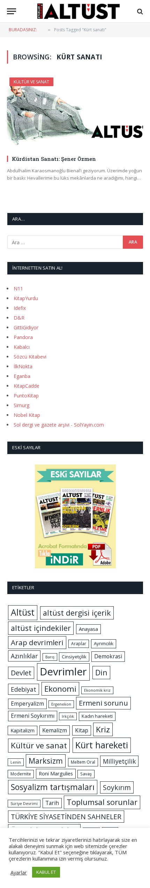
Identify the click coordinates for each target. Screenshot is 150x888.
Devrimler (63, 672)
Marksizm (46, 761)
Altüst (23, 612)
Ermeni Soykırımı (32, 716)
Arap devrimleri (37, 642)
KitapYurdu (26, 298)
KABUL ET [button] (46, 872)
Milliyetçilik (119, 761)
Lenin (15, 762)
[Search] (139, 11)
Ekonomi (60, 688)
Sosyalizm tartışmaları (53, 786)
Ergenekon (61, 704)
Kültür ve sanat (39, 745)
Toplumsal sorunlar (102, 802)
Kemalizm (54, 730)
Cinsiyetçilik (74, 656)
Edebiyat (23, 689)
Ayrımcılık (103, 643)
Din (101, 672)
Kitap (81, 730)
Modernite (20, 774)
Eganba (22, 376)
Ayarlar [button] (18, 872)
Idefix (20, 308)
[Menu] (11, 11)
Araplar (78, 644)
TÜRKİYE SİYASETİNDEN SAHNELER (66, 816)
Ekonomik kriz (97, 690)
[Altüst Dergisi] (78, 11)
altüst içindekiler (41, 628)
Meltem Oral (83, 762)
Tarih (52, 803)
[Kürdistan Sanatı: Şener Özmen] (75, 113)
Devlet (21, 672)
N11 (18, 288)
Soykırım (117, 787)
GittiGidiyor (26, 327)
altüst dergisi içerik (77, 613)
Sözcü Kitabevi (30, 356)
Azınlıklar (24, 656)
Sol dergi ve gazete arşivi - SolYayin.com (59, 424)
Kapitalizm (22, 730)
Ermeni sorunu (103, 703)
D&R (19, 317)
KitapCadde (26, 386)
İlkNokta (23, 366)
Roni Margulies (56, 773)
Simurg (21, 405)
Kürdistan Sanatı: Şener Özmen (54, 158)
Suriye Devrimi (24, 803)
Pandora (23, 337)
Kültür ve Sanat (31, 82)
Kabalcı (22, 347)
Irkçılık (68, 716)
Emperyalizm (27, 703)
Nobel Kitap (27, 415)
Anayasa (88, 628)
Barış (49, 657)
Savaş (86, 774)
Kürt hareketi (101, 745)
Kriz (103, 729)
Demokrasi (108, 656)
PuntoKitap (26, 395)
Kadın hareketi (97, 716)
